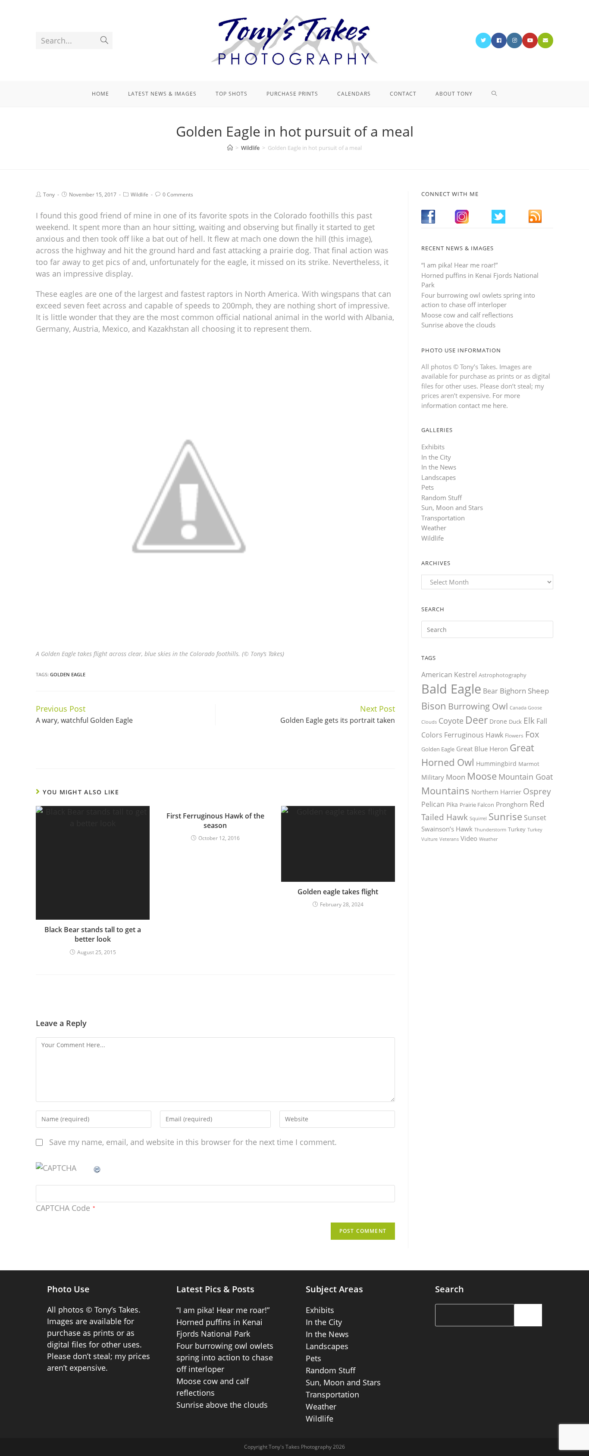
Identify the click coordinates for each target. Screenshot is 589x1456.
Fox (532, 734)
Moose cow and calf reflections (467, 315)
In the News (438, 467)
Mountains (445, 790)
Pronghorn (512, 804)
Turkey (517, 829)
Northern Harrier (496, 791)
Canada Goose (526, 707)
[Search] (528, 1315)
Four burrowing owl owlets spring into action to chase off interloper (224, 1357)
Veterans (449, 839)
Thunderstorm (490, 829)
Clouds (429, 722)
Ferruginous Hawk (473, 735)
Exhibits (433, 446)
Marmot (528, 764)
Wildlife (139, 194)
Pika (452, 804)
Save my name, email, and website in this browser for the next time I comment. (193, 1142)
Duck (515, 721)
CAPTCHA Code (63, 1208)
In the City (436, 457)
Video (469, 838)
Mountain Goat (525, 777)
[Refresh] (97, 1168)
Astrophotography (502, 675)
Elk (529, 720)
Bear (490, 691)
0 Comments (178, 194)
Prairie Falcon (477, 805)
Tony (49, 194)
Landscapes (438, 477)
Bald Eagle (451, 688)
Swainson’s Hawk (447, 828)
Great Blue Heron (482, 749)
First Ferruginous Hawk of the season (215, 820)
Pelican (433, 804)
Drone (498, 721)
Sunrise (505, 816)
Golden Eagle (67, 674)
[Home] (230, 148)
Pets (427, 487)
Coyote (451, 721)
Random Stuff (441, 497)
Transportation (443, 517)
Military (432, 777)
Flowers (514, 735)
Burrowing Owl (478, 706)
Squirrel (478, 818)
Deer (476, 720)
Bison (433, 705)
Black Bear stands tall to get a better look (92, 934)
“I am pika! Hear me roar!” (459, 265)
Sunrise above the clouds (458, 324)
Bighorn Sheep (524, 691)
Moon (455, 777)
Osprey (537, 791)
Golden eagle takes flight (338, 891)
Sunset (535, 817)
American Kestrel (449, 674)
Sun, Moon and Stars (452, 507)
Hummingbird (496, 763)
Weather (433, 527)
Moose (482, 776)
